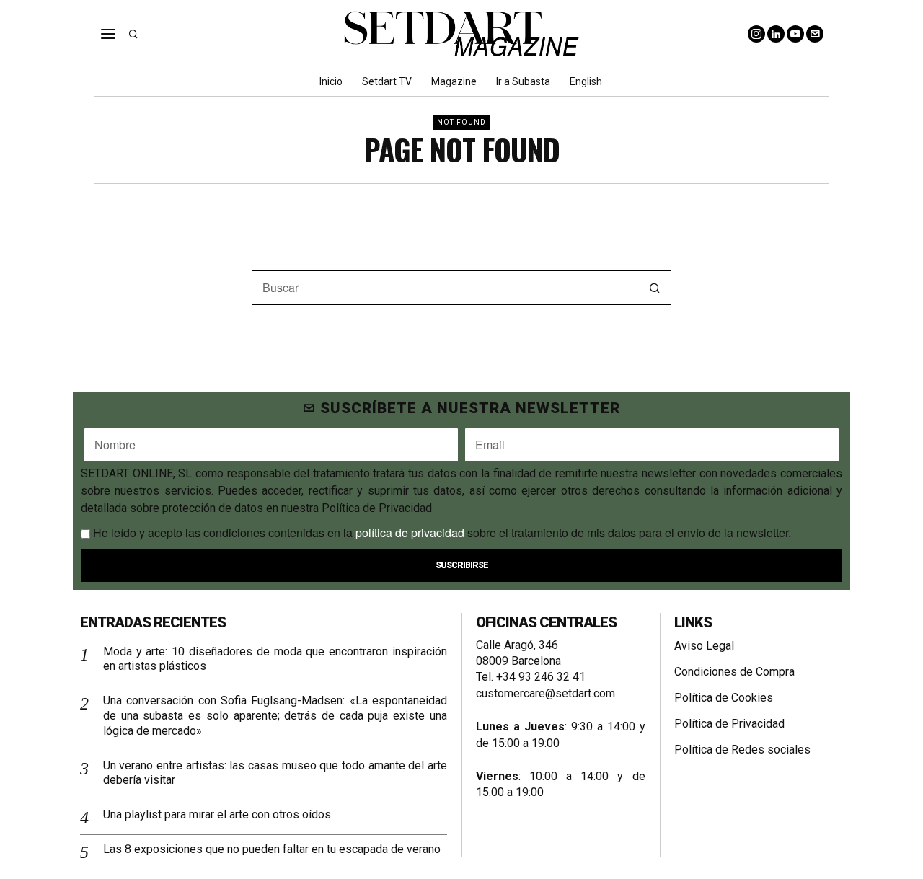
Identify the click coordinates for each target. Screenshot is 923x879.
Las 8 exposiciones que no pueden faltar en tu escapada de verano (272, 849)
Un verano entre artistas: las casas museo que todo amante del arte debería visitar (275, 773)
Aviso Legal (704, 646)
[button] (654, 287)
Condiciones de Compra (734, 672)
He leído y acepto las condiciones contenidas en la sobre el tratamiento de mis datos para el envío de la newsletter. (440, 532)
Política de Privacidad (729, 723)
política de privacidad (409, 532)
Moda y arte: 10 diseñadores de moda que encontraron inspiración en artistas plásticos (275, 659)
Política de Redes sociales (742, 749)
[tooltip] (756, 34)
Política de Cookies (723, 697)
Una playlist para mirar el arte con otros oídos (217, 814)
